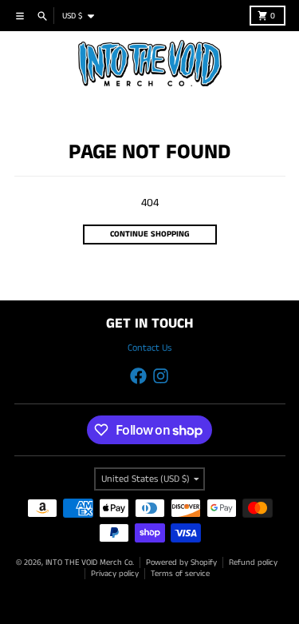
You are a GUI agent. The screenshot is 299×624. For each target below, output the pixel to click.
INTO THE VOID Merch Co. (89, 562)
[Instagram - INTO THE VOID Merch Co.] (160, 376)
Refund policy (253, 562)
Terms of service (180, 573)
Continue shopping (150, 234)
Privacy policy (115, 573)
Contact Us (149, 348)
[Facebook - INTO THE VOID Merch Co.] (138, 376)
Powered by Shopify (181, 562)
